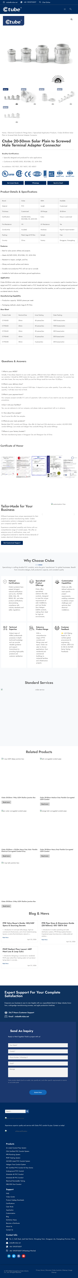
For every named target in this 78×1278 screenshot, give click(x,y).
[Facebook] (19, 1256)
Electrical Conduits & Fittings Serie (20, 133)
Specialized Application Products (44, 133)
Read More (5, 937)
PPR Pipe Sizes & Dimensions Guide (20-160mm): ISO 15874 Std (58, 924)
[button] (71, 9)
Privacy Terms (40, 1270)
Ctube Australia (57, 1270)
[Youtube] (23, 1256)
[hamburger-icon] (64, 9)
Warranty (48, 1270)
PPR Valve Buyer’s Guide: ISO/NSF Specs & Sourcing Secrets (18, 924)
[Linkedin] (9, 1256)
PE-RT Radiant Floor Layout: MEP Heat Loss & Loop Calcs (17, 950)
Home (4, 133)
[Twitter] (14, 1256)
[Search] (27, 1111)
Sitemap (64, 1270)
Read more (6, 802)
